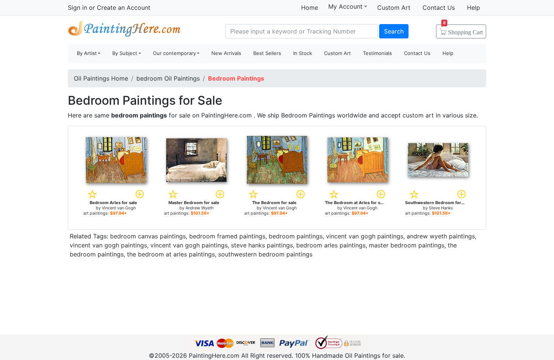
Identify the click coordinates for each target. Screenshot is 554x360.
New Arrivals (226, 53)
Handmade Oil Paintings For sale (124, 30)
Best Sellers (267, 53)
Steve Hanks (441, 208)
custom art (418, 115)
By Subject (124, 53)
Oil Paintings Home (101, 78)
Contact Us (438, 7)
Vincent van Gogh (119, 208)
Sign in (77, 7)
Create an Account (123, 7)
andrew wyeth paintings (441, 236)
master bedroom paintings (406, 245)
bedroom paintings (296, 236)
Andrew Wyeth (199, 208)
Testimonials (377, 53)
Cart (463, 29)
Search (394, 31)
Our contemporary (174, 53)
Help (473, 7)
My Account (345, 6)
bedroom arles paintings (331, 245)
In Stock (302, 53)
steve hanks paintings (262, 245)
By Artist (87, 53)
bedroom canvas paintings (148, 236)
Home (309, 7)
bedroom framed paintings (227, 236)
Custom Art (393, 7)
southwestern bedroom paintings (265, 254)
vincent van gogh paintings (364, 236)
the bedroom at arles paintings (171, 254)
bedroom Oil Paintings (168, 78)
